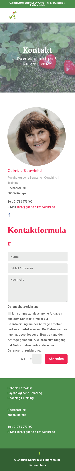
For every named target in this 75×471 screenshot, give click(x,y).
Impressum (52, 460)
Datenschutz (37, 465)
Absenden (56, 359)
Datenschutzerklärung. (24, 350)
